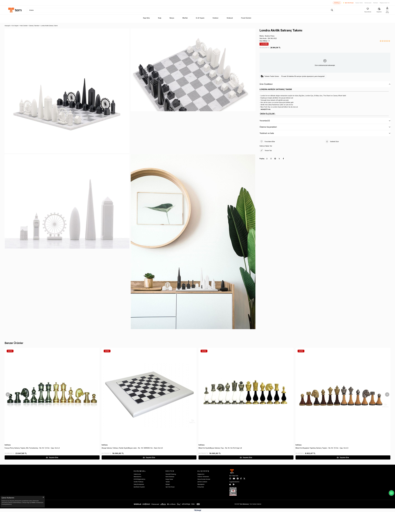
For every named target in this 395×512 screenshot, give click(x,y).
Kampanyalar (368, 2)
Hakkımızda (137, 474)
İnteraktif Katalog (171, 474)
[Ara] (332, 10)
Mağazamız (201, 474)
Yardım (168, 482)
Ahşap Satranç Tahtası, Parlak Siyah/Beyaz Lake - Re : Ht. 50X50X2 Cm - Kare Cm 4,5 (132, 448)
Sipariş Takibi (359, 2)
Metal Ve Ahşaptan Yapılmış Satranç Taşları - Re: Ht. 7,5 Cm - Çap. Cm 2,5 (322, 448)
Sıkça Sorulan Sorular (204, 479)
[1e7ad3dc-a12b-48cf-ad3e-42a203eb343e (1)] (233, 491)
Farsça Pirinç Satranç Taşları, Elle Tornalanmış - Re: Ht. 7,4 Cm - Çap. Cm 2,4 (32, 448)
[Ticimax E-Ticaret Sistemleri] (197, 510)
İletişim (168, 484)
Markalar (375, 2)
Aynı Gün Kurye (348, 2)
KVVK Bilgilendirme (139, 479)
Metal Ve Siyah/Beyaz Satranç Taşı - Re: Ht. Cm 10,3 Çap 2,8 (220, 448)
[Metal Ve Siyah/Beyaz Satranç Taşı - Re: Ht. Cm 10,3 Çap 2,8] (246, 395)
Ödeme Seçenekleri (268, 127)
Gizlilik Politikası (138, 482)
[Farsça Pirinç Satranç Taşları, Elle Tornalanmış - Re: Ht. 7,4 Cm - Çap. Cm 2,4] (52, 395)
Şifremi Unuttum (202, 482)
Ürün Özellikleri (266, 84)
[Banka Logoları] (167, 504)
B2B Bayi (337, 2)
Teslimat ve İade (267, 133)
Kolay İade (201, 487)
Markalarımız (137, 476)
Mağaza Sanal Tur (384, 2)
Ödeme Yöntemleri (203, 476)
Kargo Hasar (169, 479)
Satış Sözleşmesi (139, 484)
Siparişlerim (201, 484)
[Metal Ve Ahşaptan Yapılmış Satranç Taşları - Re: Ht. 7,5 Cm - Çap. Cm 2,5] (343, 395)
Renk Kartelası (170, 476)
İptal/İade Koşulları (139, 487)
